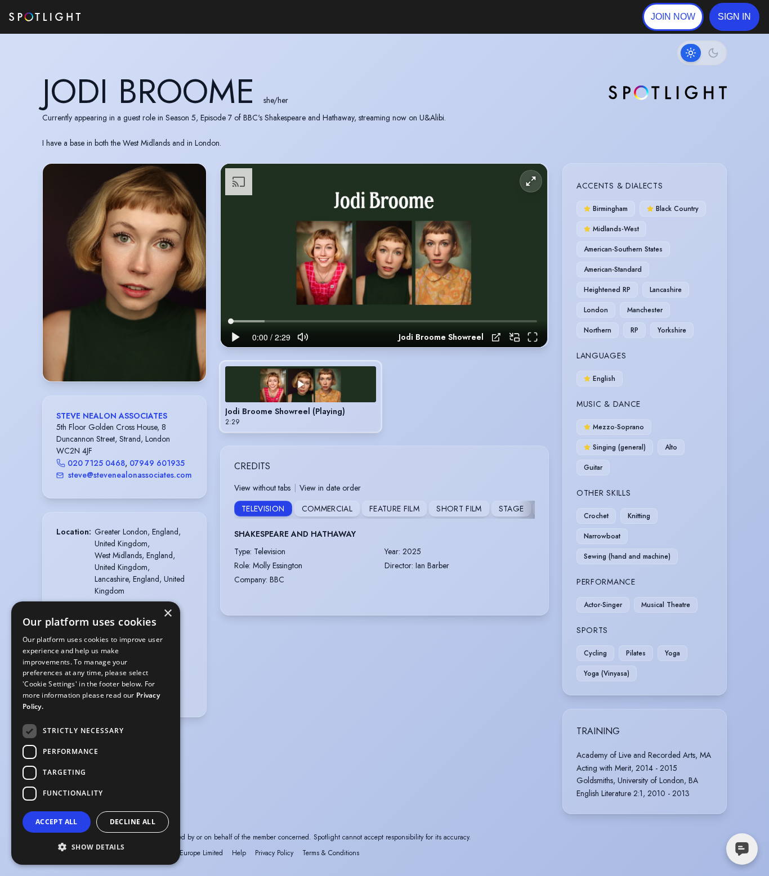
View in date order (330, 487)
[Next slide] (188, 283)
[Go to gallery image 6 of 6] (141, 352)
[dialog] (95, 733)
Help (239, 853)
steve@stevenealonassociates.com (130, 474)
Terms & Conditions (330, 853)
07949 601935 (157, 463)
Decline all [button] (132, 821)
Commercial (327, 508)
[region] (384, 256)
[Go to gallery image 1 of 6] (110, 352)
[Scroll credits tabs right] (526, 510)
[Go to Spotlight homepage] (45, 17)
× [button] (167, 613)
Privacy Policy (274, 853)
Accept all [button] (56, 821)
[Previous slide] (61, 283)
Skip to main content (124, 17)
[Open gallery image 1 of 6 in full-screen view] (124, 272)
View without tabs (262, 487)
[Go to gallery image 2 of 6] (118, 352)
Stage (511, 508)
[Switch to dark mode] (702, 53)
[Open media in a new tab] (496, 337)
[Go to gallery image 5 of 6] (135, 352)
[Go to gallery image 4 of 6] (130, 352)
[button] (734, 17)
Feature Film (394, 508)
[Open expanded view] (188, 181)
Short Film (459, 508)
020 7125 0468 (96, 463)
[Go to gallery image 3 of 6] (124, 352)
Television (263, 508)
